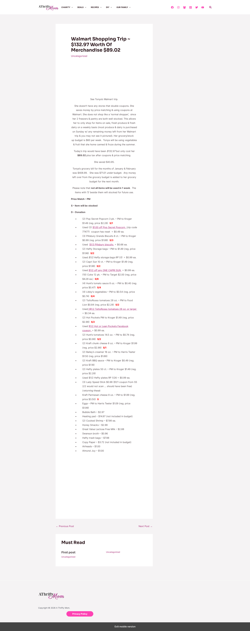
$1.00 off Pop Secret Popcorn (110, 227)
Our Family (122, 7)
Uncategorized (79, 56)
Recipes (95, 7)
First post (68, 552)
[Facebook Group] (184, 7)
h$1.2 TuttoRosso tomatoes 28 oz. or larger (112, 309)
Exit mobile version (125, 626)
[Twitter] (196, 7)
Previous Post (65, 526)
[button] (71, 7)
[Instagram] (178, 7)
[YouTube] (202, 7)
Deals (80, 7)
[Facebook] (172, 7)
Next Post (145, 526)
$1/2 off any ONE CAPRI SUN (105, 270)
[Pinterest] (190, 7)
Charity (65, 7)
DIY (107, 7)
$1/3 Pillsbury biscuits (101, 244)
